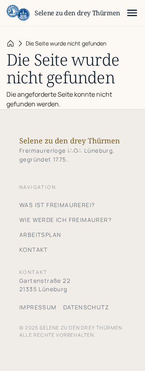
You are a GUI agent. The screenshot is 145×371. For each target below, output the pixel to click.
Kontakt (33, 249)
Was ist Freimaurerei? (57, 205)
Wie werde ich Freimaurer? (65, 220)
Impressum (38, 307)
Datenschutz (86, 307)
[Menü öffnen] (132, 12)
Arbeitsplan (40, 234)
